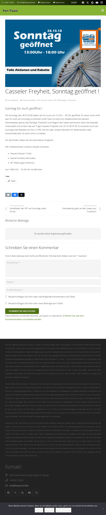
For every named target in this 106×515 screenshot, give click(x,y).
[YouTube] (97, 2)
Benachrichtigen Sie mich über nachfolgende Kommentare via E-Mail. (41, 296)
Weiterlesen (63, 510)
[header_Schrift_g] (10, 10)
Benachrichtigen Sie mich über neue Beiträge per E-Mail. (35, 303)
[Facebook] (83, 2)
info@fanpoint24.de (18, 485)
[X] (87, 2)
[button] (103, 10)
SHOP (74, 2)
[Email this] (8, 195)
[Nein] (102, 508)
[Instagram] (101, 2)
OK (39, 510)
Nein (49, 510)
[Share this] (15, 195)
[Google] (92, 2)
